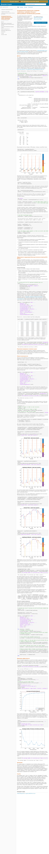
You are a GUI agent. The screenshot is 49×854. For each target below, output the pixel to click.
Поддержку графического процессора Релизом (33, 296)
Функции (25, 7)
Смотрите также (4, 34)
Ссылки (2, 33)
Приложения (30, 7)
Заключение (3, 31)
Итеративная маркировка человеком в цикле (7, 27)
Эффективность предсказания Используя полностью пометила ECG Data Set (7, 24)
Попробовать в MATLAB (41, 22)
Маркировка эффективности (6, 30)
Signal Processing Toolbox (6, 11)
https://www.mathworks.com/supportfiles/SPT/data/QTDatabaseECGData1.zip (30, 69)
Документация (6, 4)
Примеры (21, 7)
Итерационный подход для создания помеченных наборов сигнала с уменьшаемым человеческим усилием (6, 18)
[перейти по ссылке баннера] (24, 1)
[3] (39, 62)
